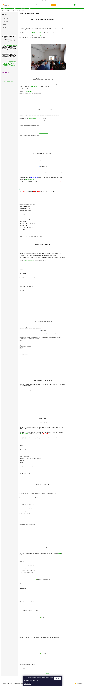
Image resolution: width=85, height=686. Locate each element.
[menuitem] (5, 8)
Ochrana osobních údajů (41, 0)
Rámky (4, 26)
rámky (14, 65)
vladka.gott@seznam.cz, (43, 133)
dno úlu (5, 63)
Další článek (47, 673)
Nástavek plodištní (6, 18)
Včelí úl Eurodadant (6, 27)
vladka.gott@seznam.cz (29, 438)
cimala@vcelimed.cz (42, 35)
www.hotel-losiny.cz (36, 32)
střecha (12, 65)
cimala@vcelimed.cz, (36, 123)
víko (9, 65)
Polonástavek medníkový (7, 20)
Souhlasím (57, 678)
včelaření (59, 553)
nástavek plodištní (10, 63)
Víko (3, 23)
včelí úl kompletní (12, 61)
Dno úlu (4, 16)
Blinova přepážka (6, 21)
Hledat (53, 4)
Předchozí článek (39, 673)
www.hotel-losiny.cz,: (32, 118)
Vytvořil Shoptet (80, 683)
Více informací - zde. (34, 680)
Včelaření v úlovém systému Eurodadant (10, 45)
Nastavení (27, 683)
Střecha (4, 24)
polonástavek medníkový (6, 64)
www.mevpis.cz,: (29, 131)
